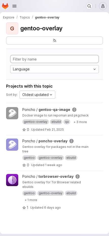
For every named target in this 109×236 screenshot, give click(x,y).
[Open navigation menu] (14, 6)
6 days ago (52, 207)
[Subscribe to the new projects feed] (54, 40)
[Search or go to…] (89, 6)
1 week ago (53, 165)
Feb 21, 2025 (54, 129)
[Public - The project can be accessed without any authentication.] (74, 110)
